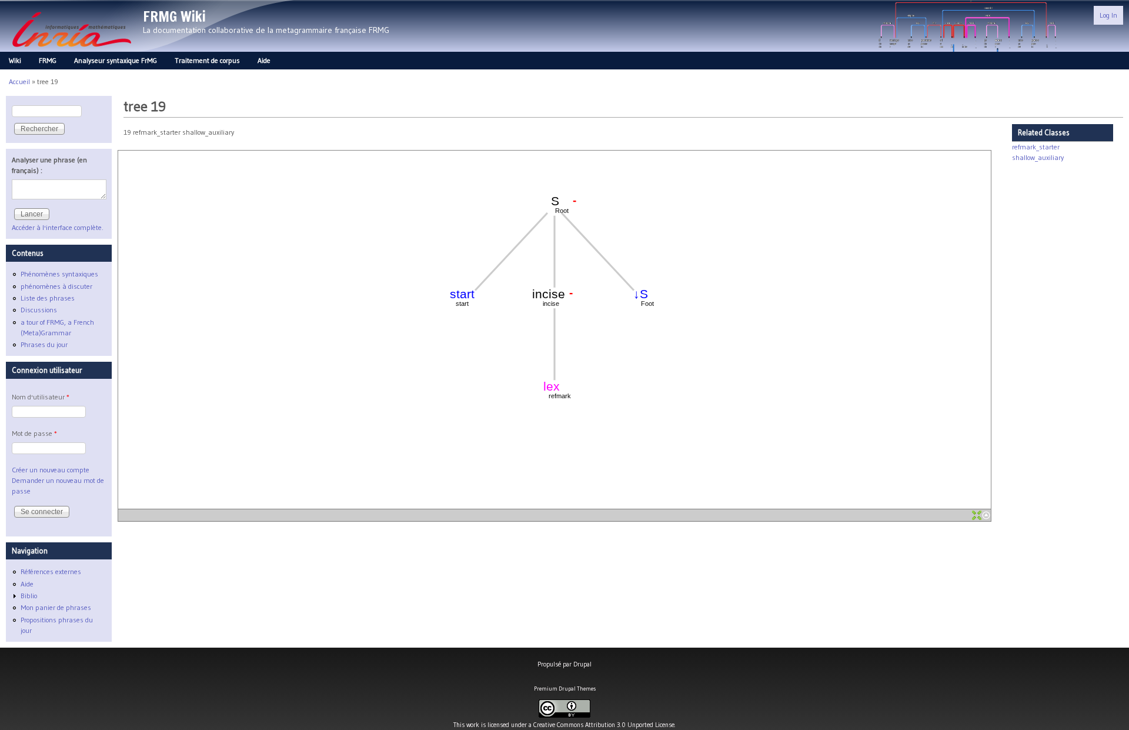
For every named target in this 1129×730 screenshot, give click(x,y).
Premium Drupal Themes (565, 688)
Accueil (19, 81)
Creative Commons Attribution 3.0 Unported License (603, 725)
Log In (1108, 15)
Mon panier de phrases (56, 607)
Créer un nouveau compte (50, 469)
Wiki (15, 60)
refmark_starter (1036, 146)
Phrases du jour (44, 344)
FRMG (47, 60)
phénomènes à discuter (56, 286)
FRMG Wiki (174, 16)
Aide (264, 60)
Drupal (582, 664)
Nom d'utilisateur (40, 396)
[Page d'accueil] (71, 50)
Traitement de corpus (207, 60)
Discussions (39, 309)
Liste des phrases (48, 298)
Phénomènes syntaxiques (59, 273)
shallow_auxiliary (1038, 157)
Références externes (51, 571)
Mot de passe (34, 433)
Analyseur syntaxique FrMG (115, 60)
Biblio (29, 595)
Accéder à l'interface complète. (57, 227)
